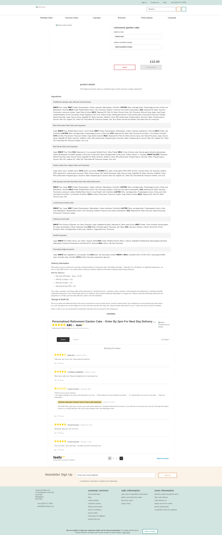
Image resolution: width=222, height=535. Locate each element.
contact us (155, 2)
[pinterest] (45, 513)
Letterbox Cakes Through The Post (166, 494)
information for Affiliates (96, 516)
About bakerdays (94, 494)
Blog (89, 497)
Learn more (126, 532)
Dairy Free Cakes (127, 500)
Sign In (144, 2)
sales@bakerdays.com (45, 506)
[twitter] (40, 513)
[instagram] (49, 513)
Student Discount (94, 519)
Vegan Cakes (126, 503)
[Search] (178, 9)
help (164, 2)
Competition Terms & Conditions (166, 510)
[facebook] (36, 513)
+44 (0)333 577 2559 (178, 2)
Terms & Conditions (95, 510)
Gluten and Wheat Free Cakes (131, 497)
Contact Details (93, 500)
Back (125, 67)
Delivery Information (95, 506)
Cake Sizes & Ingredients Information (134, 494)
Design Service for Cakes (163, 503)
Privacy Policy (93, 513)
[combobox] (161, 9)
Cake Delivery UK (161, 500)
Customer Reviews (94, 503)
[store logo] (59, 9)
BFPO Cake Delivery (161, 497)
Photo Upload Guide (162, 506)
